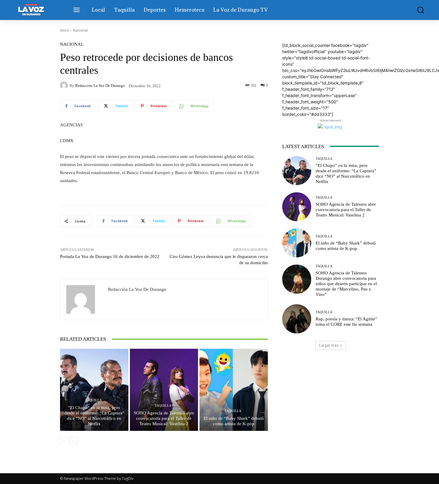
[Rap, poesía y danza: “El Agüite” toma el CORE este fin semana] (296, 318)
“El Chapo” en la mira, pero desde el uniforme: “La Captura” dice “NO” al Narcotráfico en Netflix (94, 415)
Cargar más (328, 345)
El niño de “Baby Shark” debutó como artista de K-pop (234, 421)
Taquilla (93, 400)
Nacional (80, 30)
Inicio (64, 30)
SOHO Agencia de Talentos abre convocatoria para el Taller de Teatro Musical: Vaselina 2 (164, 418)
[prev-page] (63, 441)
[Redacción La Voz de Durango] (65, 85)
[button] (416, 10)
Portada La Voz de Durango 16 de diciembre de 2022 (109, 256)
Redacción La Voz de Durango (100, 85)
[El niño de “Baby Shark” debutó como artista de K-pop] (233, 390)
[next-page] (73, 441)
